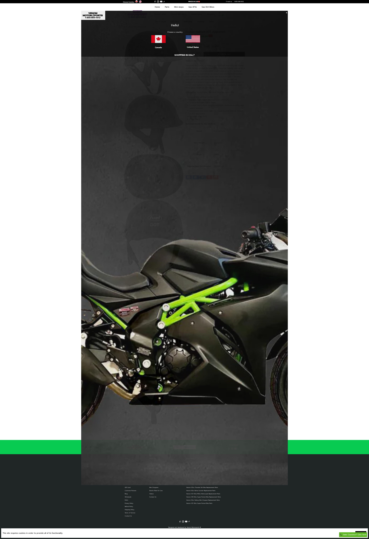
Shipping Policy (129, 510)
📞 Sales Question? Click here (353, 534)
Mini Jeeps (179, 7)
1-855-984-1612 (239, 2)
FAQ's (126, 500)
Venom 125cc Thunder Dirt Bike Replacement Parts (202, 487)
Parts (167, 7)
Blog (126, 494)
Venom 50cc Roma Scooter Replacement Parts (200, 491)
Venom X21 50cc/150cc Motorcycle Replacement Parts (203, 494)
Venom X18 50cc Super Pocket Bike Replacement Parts (203, 497)
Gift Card (127, 487)
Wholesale (128, 497)
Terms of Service (130, 513)
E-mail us (229, 2)
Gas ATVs (193, 7)
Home (157, 7)
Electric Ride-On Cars (156, 491)
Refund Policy (129, 506)
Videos (151, 494)
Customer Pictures (130, 491)
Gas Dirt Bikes (208, 7)
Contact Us (128, 516)
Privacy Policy (129, 503)
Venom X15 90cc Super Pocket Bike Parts (199, 503)
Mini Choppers (153, 487)
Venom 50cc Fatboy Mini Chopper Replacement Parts (203, 500)
